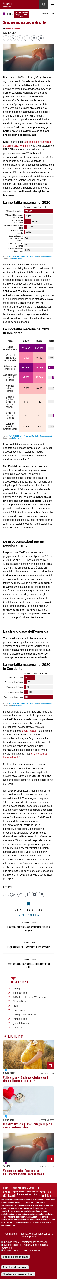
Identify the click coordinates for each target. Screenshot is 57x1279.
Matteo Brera (20, 1001)
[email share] (41, 38)
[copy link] (6, 38)
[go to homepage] (7, 4)
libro (15, 1006)
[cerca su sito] (43, 4)
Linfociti (17, 1027)
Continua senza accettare (18, 1274)
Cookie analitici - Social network (22, 1250)
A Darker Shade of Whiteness (29, 997)
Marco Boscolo (12, 29)
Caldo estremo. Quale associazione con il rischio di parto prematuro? (25, 1079)
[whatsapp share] (13, 38)
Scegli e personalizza (15, 1256)
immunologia (20, 1018)
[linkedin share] (34, 38)
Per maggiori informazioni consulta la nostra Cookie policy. (28, 1235)
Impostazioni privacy (28, 1194)
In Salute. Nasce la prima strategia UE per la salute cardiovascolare (27, 1125)
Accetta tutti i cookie (15, 1267)
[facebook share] (27, 38)
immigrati (18, 988)
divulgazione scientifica (26, 1014)
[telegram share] (20, 38)
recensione (19, 1010)
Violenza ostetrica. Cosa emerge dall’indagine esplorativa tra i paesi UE (24, 1172)
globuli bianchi (21, 1023)
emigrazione (20, 993)
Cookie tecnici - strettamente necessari (26, 1242)
